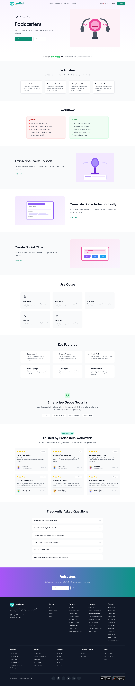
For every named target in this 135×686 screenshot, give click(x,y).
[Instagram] (58, 678)
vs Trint (59, 662)
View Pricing (39, 39)
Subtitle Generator (94, 622)
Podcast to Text (93, 608)
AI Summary (37, 653)
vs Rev (59, 656)
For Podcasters (14, 656)
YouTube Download (113, 640)
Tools (50, 3)
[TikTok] (63, 678)
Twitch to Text (73, 628)
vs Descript (60, 659)
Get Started (18, 174)
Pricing (74, 3)
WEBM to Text (112, 637)
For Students (13, 653)
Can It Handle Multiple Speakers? (45, 528)
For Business (13, 668)
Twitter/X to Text (74, 616)
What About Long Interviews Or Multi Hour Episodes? (51, 557)
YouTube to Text (73, 608)
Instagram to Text (74, 611)
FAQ (50, 616)
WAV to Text (111, 613)
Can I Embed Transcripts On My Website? (47, 542)
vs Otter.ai (60, 653)
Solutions (57, 3)
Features (66, 3)
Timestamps (37, 662)
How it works (53, 611)
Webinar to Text (93, 625)
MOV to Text (111, 622)
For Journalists (14, 659)
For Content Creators (16, 665)
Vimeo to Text (73, 619)
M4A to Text (111, 616)
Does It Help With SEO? (41, 550)
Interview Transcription (95, 616)
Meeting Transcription (95, 611)
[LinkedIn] (74, 678)
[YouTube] (79, 678)
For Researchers (14, 662)
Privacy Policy (108, 653)
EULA (105, 659)
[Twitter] (53, 678)
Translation (37, 659)
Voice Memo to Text (94, 619)
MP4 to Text (111, 611)
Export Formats (38, 665)
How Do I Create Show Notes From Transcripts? (49, 535)
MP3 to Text (111, 608)
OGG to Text (111, 634)
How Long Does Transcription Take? (45, 520)
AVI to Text (111, 628)
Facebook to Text (74, 622)
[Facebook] (69, 678)
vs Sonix (59, 665)
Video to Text (92, 631)
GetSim (83, 653)
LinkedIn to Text (73, 625)
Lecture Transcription (95, 613)
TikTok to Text (73, 613)
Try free (121, 3)
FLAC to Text (111, 619)
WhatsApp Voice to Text (95, 628)
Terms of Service (109, 656)
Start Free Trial (22, 39)
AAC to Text (111, 625)
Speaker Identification (40, 656)
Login (113, 3)
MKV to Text (111, 631)
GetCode (83, 656)
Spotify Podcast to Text (75, 631)
